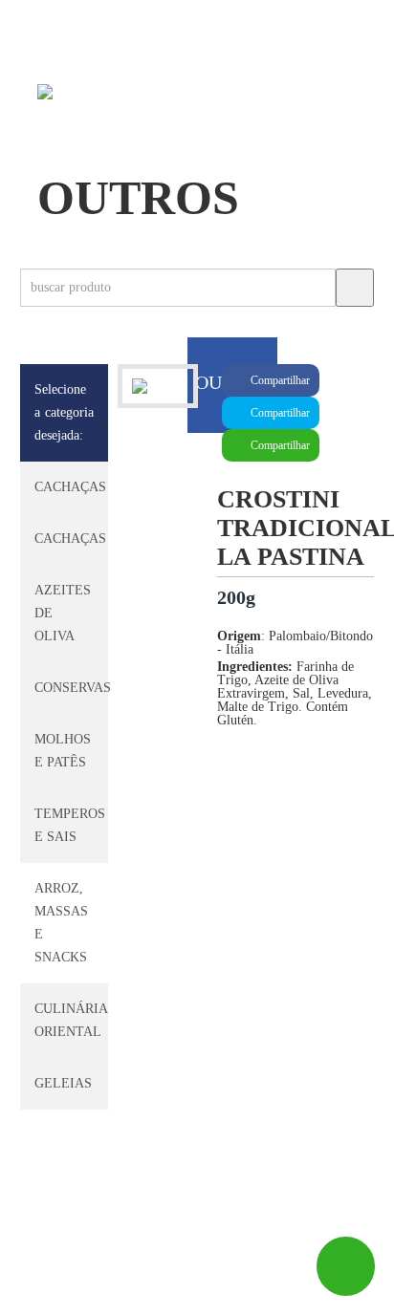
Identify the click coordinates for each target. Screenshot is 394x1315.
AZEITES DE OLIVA (62, 613)
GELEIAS (63, 1083)
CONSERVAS (71, 687)
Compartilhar (279, 380)
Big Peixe (100, 1291)
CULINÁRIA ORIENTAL (70, 1020)
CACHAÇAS (70, 487)
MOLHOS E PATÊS (62, 750)
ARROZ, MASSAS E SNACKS (61, 922)
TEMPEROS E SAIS (69, 825)
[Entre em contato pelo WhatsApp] (346, 1266)
